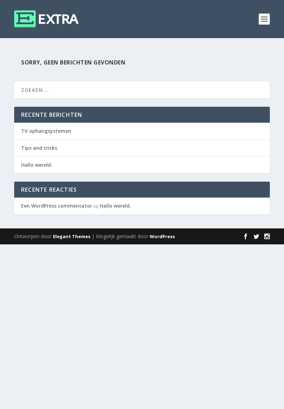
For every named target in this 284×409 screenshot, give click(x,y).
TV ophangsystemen (46, 131)
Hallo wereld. (36, 165)
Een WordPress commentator (56, 205)
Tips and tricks (39, 148)
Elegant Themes (71, 236)
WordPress (162, 236)
